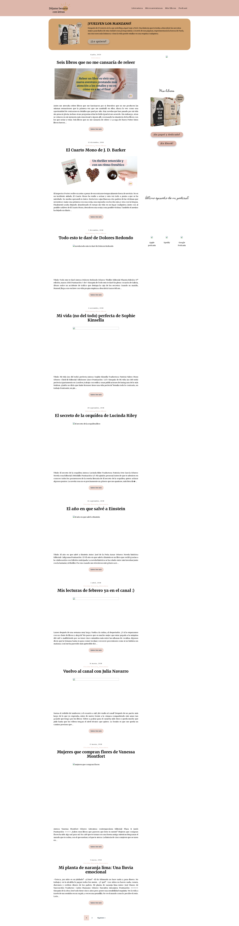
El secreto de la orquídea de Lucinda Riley (96, 415)
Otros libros (100, 145)
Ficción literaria (91, 504)
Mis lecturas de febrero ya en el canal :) (95, 590)
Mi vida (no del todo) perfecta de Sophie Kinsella (96, 318)
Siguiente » (101, 918)
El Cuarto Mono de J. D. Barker (96, 150)
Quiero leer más (96, 129)
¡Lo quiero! (98, 41)
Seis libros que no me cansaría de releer (96, 62)
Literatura (137, 8)
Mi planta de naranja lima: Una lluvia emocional (96, 869)
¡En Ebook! (166, 143)
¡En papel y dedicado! (167, 134)
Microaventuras (154, 8)
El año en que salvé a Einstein (95, 508)
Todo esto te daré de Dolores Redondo (96, 237)
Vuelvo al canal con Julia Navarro (95, 671)
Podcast (183, 8)
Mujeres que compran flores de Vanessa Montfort (96, 754)
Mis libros (170, 8)
